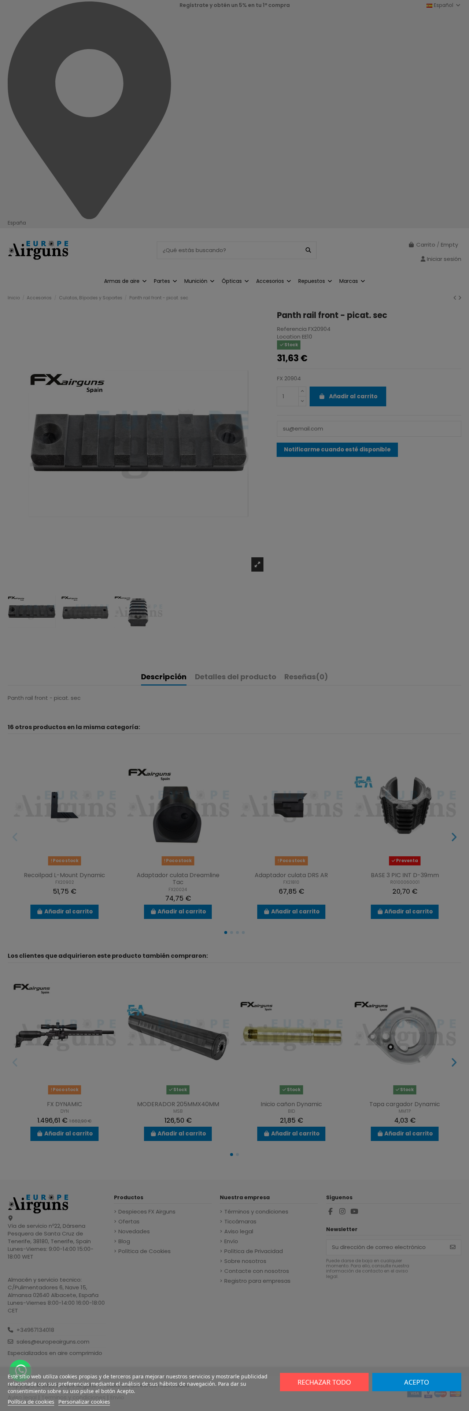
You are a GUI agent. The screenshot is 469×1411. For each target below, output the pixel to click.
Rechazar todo (324, 1382)
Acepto (416, 1382)
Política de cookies (31, 1401)
